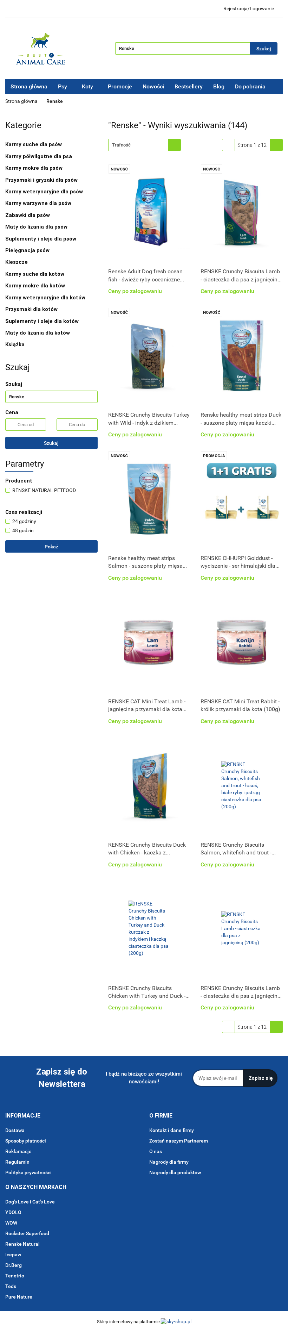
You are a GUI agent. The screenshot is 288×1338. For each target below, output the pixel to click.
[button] (22, 1116)
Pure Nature (18, 1297)
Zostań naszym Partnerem (178, 1141)
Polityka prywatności (28, 1172)
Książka (15, 344)
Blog (218, 86)
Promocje (120, 86)
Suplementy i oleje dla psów (41, 239)
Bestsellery (189, 86)
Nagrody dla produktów (175, 1172)
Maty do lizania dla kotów (37, 333)
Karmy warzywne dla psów (38, 203)
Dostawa (15, 1130)
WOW (11, 1223)
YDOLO (13, 1212)
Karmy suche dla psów (34, 144)
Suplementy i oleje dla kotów (42, 321)
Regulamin (17, 1162)
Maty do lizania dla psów (36, 227)
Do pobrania (251, 86)
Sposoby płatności (25, 1141)
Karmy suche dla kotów (35, 274)
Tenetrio (14, 1275)
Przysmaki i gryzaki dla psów (42, 180)
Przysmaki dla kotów (32, 309)
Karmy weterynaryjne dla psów (44, 191)
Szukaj (51, 443)
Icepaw (13, 1254)
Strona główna (29, 86)
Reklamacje (18, 1151)
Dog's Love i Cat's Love (30, 1202)
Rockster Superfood (27, 1233)
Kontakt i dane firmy (171, 1130)
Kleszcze (17, 262)
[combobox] (144, 145)
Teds (10, 1286)
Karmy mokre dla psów (34, 168)
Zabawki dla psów (28, 215)
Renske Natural (22, 1244)
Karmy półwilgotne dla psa (39, 156)
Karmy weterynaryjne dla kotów (46, 297)
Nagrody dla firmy (169, 1162)
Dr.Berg (13, 1265)
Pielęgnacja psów (28, 250)
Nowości (153, 86)
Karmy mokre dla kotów (35, 285)
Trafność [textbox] (121, 145)
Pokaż (51, 546)
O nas (155, 1151)
